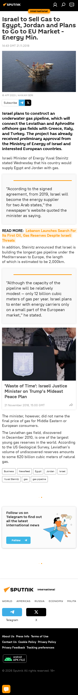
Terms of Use (39, 636)
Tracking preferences (40, 647)
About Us (8, 636)
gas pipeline (39, 479)
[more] (71, 405)
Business (9, 471)
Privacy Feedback (13, 647)
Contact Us (9, 642)
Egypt (38, 471)
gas (26, 479)
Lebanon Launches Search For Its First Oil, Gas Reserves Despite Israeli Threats (39, 235)
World (7, 601)
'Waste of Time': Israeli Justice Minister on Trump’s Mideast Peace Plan (36, 391)
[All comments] (6, 689)
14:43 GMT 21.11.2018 (15, 46)
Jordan (50, 471)
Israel (62, 471)
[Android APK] (15, 659)
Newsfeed (24, 471)
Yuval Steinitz (11, 479)
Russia (40, 601)
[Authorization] (55, 4)
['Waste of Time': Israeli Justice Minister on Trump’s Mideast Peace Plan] (39, 354)
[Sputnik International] (12, 6)
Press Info (22, 636)
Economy (56, 601)
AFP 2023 (10, 95)
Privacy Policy (47, 642)
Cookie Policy (27, 642)
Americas (23, 601)
